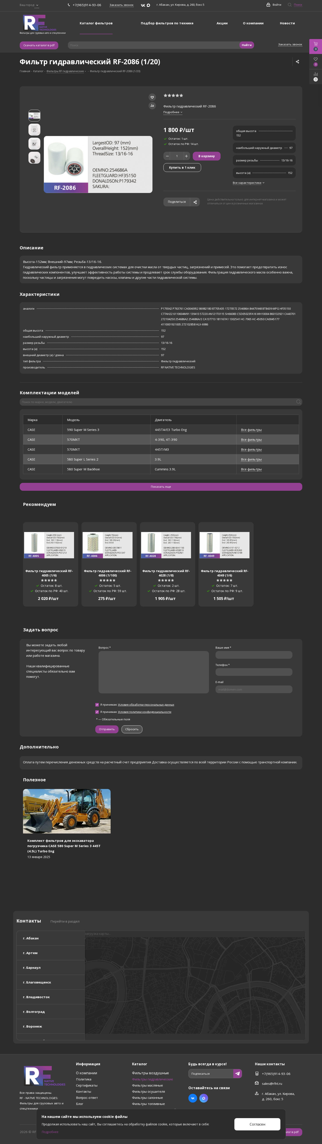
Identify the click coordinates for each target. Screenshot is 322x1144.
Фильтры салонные (147, 1097)
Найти (247, 45)
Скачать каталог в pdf (39, 45)
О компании (86, 1073)
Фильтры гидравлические (152, 1079)
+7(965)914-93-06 (87, 5)
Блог (79, 1103)
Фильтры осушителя (148, 1091)
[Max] (148, 5)
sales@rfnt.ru (272, 1083)
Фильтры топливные (148, 1103)
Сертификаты (86, 1085)
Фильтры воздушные (150, 1073)
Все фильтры (251, 429)
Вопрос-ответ (87, 1097)
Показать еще (161, 487)
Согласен (257, 1124)
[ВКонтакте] (143, 5)
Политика (83, 1079)
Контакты (83, 1091)
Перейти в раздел (65, 921)
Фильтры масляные (147, 1085)
